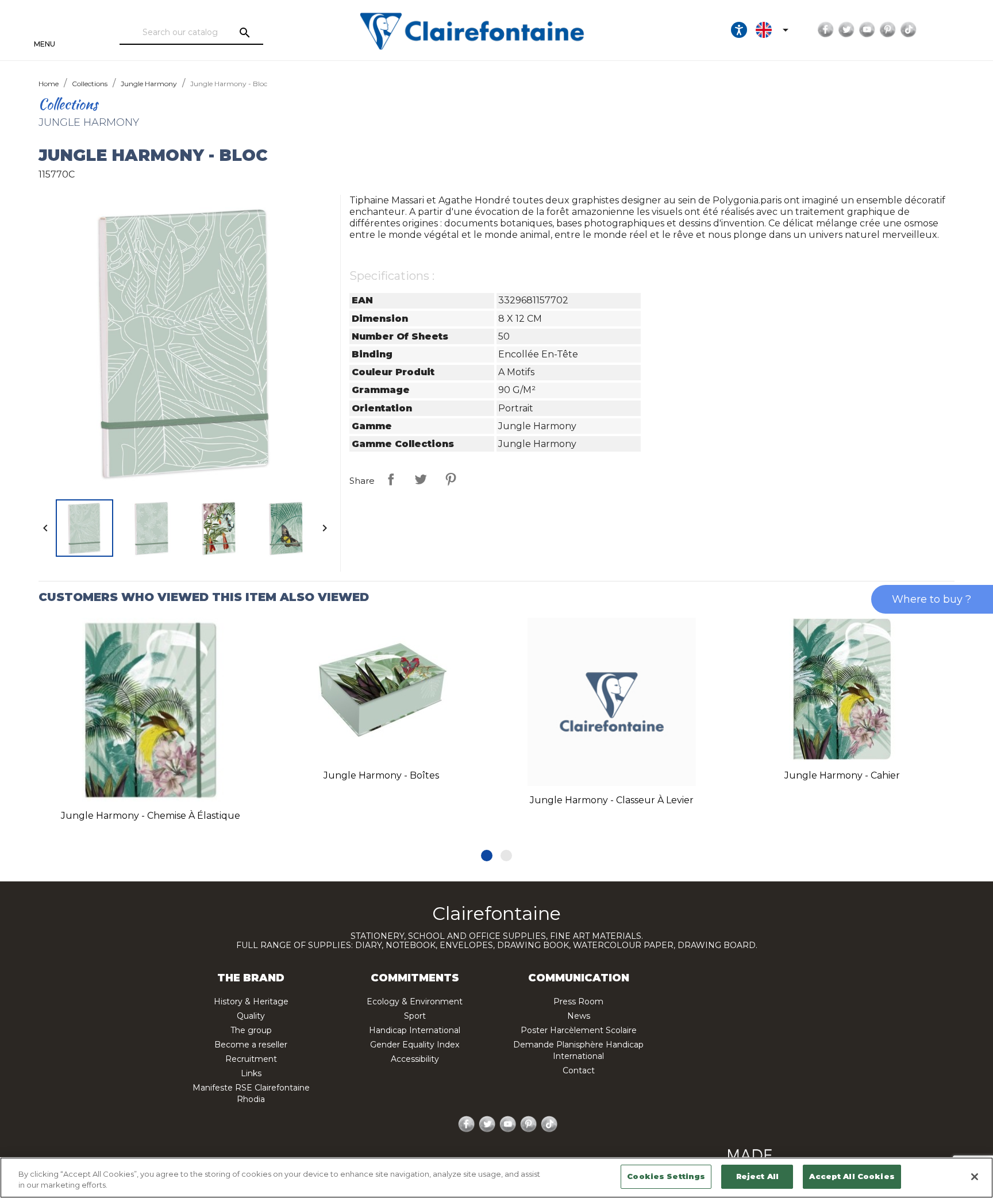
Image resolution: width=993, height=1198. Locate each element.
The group (251, 1030)
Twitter (846, 30)
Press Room (578, 1001)
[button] (486, 855)
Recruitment (251, 1059)
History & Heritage (251, 1001)
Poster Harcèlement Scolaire (579, 1030)
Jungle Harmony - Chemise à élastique (150, 815)
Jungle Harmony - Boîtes (381, 775)
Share (390, 479)
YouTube (867, 30)
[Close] (974, 1176)
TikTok (908, 30)
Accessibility (415, 1059)
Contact (579, 1070)
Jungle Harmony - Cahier (842, 775)
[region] (496, 1177)
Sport (415, 1016)
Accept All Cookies (851, 1176)
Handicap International (414, 1030)
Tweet (420, 479)
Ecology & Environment (415, 1001)
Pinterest (888, 30)
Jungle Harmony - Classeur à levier (612, 800)
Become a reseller (250, 1044)
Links (251, 1073)
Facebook (826, 30)
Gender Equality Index (414, 1044)
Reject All (757, 1176)
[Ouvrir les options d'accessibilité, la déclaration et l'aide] (739, 30)
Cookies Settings (666, 1176)
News (578, 1016)
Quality (251, 1016)
